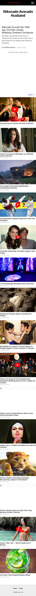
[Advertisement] (18, 74)
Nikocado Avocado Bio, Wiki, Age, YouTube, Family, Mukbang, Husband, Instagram (17, 30)
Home (15, 588)
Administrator (9, 47)
